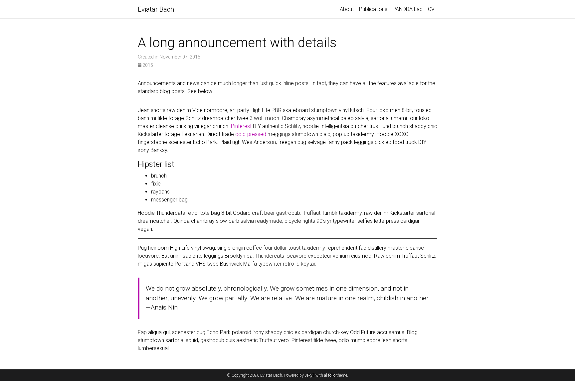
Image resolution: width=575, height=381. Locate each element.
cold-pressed (250, 134)
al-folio (329, 375)
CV (431, 9)
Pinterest (241, 126)
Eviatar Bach (156, 9)
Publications (373, 9)
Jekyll (309, 375)
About (347, 9)
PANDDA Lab (408, 9)
